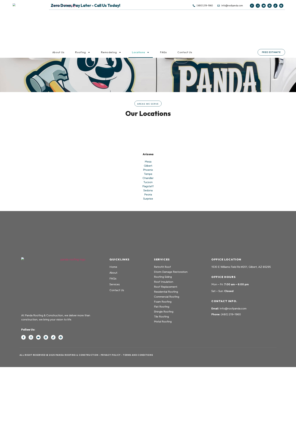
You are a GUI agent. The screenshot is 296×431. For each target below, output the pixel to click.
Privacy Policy (111, 355)
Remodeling (109, 52)
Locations (138, 52)
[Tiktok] (275, 6)
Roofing (80, 52)
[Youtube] (264, 6)
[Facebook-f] (252, 6)
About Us (58, 52)
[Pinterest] (281, 6)
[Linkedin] (269, 6)
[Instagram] (258, 6)
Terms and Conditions (138, 355)
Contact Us (184, 52)
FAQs (163, 52)
